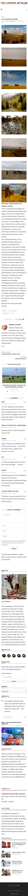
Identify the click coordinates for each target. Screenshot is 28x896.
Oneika (3, 438)
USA (12, 313)
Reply (25, 402)
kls (2, 457)
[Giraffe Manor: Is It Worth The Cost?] (5, 873)
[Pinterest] (16, 885)
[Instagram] (13, 885)
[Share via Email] (23, 319)
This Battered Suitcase (9, 491)
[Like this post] (16, 319)
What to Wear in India (18, 852)
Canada (4, 310)
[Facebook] (9, 885)
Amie (3, 402)
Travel (2, 16)
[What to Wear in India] (5, 855)
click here (22, 645)
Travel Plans (5, 313)
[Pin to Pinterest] (21, 319)
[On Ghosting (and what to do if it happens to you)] (5, 845)
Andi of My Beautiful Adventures (13, 425)
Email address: (6, 673)
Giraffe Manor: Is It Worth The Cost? (17, 871)
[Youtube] (18, 885)
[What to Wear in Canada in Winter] (5, 864)
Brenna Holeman (11, 21)
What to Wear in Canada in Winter (17, 862)
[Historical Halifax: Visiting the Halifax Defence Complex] (14, 375)
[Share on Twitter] (20, 319)
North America (12, 310)
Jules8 (3, 470)
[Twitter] (11, 885)
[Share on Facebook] (18, 319)
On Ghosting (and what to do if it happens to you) (19, 844)
